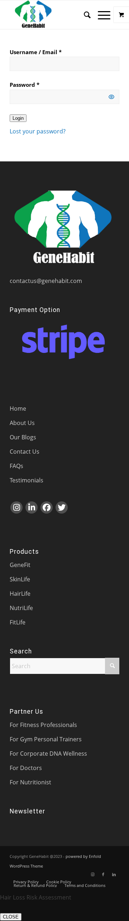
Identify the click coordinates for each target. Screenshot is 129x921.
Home (18, 408)
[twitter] (62, 507)
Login (18, 118)
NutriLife (21, 608)
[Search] (84, 14)
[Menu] (100, 14)
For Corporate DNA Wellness (48, 753)
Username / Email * (36, 52)
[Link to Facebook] (103, 874)
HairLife (20, 594)
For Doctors (26, 768)
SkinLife (20, 579)
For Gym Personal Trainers (46, 739)
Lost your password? (38, 131)
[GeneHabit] (53, 14)
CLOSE (11, 917)
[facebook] (46, 507)
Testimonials (26, 480)
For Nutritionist (30, 782)
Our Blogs (23, 437)
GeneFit (20, 565)
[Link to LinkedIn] (114, 874)
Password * (24, 84)
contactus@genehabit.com (46, 281)
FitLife (17, 622)
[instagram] (16, 507)
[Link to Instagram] (92, 874)
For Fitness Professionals (43, 725)
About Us (22, 423)
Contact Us (24, 451)
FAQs (16, 466)
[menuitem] (84, 14)
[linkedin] (31, 507)
